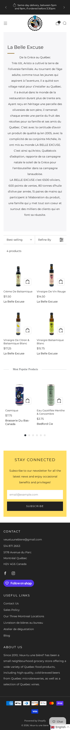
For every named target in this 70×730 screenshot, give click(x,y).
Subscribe (35, 506)
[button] (60, 727)
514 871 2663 (12, 546)
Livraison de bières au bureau (23, 622)
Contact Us (11, 603)
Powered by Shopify (35, 720)
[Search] (64, 23)
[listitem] (35, 7)
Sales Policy (12, 610)
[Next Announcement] (64, 7)
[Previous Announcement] (6, 7)
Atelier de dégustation (19, 629)
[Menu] (5, 23)
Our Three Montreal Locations (24, 616)
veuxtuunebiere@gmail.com (23, 539)
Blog (7, 635)
